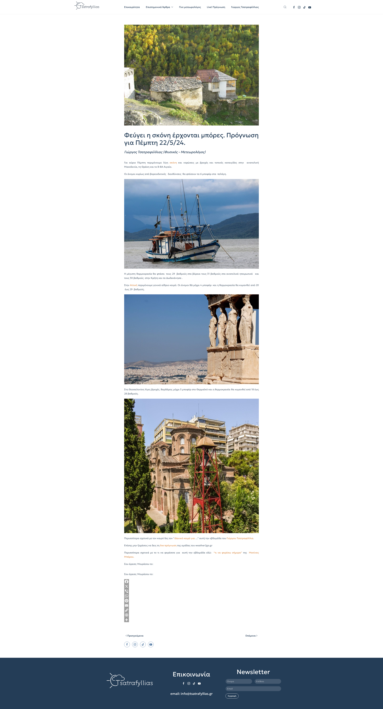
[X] (191, 586)
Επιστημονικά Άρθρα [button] (158, 7)
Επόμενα (251, 635)
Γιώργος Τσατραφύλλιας (245, 7)
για (193, 538)
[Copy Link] (191, 610)
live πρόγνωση (168, 545)
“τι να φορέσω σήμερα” (228, 552)
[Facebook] (191, 581)
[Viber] (191, 591)
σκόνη (173, 162)
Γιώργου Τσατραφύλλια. (240, 538)
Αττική (133, 285)
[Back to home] (87, 7)
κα (185, 538)
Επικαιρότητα (132, 7)
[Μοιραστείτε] (191, 619)
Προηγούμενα (135, 635)
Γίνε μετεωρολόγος (190, 7)
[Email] (191, 605)
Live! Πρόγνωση (216, 7)
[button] (285, 7)
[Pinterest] (191, 600)
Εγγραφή (232, 696)
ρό (189, 538)
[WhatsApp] (191, 595)
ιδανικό (179, 538)
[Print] (191, 615)
